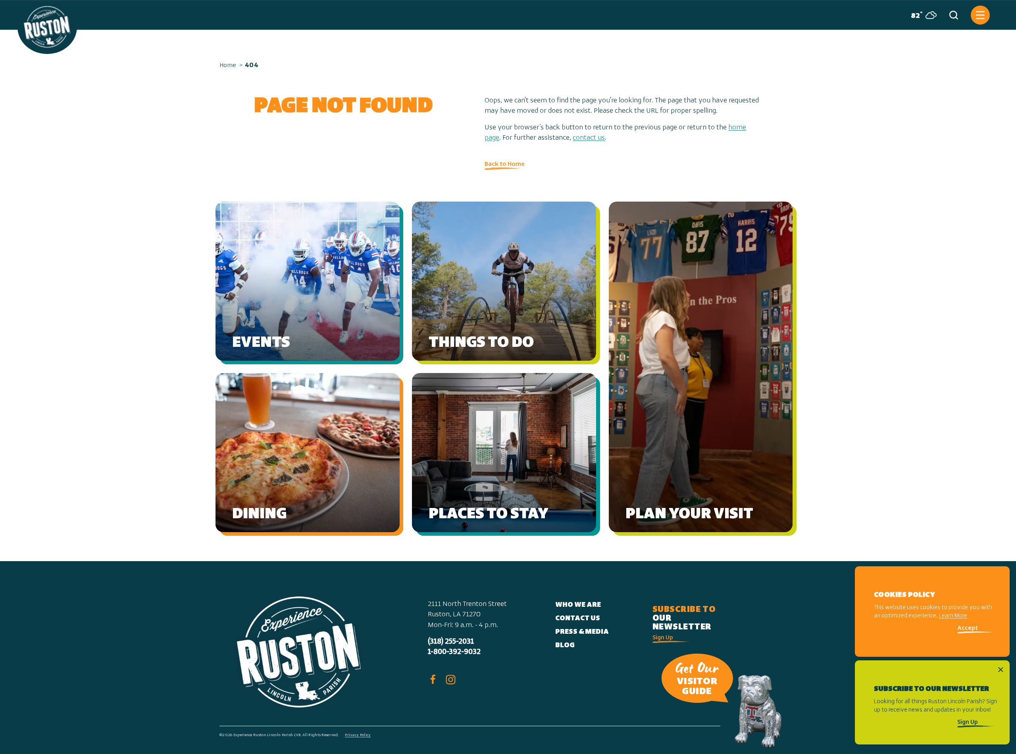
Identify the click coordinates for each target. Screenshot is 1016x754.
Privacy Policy (358, 735)
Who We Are (578, 605)
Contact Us (577, 618)
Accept (967, 629)
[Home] (47, 27)
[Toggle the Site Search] (953, 15)
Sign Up (662, 638)
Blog (565, 645)
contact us (589, 138)
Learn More (953, 616)
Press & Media (582, 632)
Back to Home (505, 164)
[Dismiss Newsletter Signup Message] (1001, 669)
